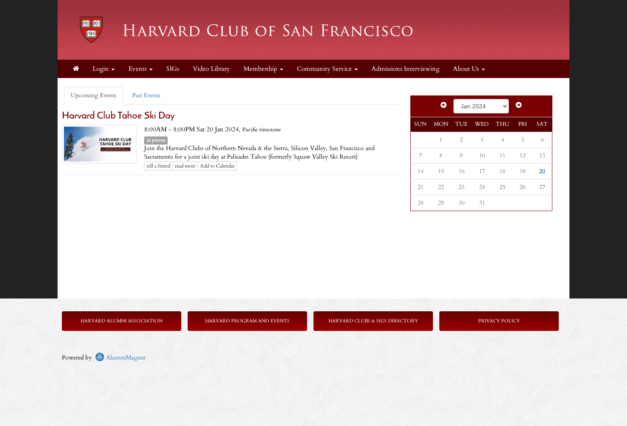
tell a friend (158, 165)
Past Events (146, 95)
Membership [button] (261, 68)
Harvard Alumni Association (122, 321)
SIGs (172, 68)
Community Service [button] (325, 68)
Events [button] (138, 68)
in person (156, 140)
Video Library (211, 68)
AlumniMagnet (124, 358)
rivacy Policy (500, 321)
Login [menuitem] (101, 68)
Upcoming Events (93, 95)
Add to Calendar (217, 165)
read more (185, 165)
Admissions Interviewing (405, 68)
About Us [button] (467, 68)
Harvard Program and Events (247, 321)
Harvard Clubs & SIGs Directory (373, 321)
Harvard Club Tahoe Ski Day (118, 116)
